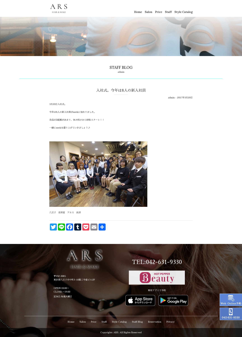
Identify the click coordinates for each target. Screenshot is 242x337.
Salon (148, 12)
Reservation (154, 322)
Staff (168, 12)
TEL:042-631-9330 (157, 262)
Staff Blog (137, 322)
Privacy (170, 322)
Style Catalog (183, 12)
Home (138, 12)
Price (158, 12)
